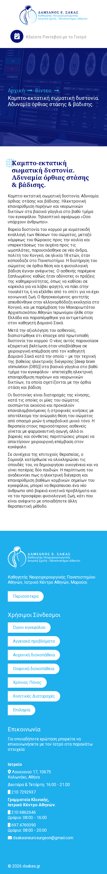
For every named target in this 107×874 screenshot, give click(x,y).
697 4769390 (23, 825)
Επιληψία (21, 709)
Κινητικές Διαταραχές (34, 696)
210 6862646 (23, 812)
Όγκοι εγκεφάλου (29, 627)
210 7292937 (23, 792)
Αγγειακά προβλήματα (34, 641)
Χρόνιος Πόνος (27, 682)
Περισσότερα (25, 596)
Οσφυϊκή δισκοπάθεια (33, 668)
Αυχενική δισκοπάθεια (34, 654)
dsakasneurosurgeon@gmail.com (42, 837)
